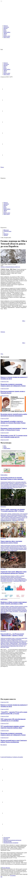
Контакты (5, 838)
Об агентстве (6, 837)
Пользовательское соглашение (10, 842)
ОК (1, 876)
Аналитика (6, 27)
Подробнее (13, 875)
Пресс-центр (6, 37)
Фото (4, 29)
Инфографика (6, 32)
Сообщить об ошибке (17, 757)
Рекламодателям (7, 841)
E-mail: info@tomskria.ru (6, 757)
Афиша (5, 33)
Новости (5, 25)
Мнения (5, 28)
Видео (5, 30)
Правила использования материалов (12, 840)
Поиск (2, 167)
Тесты (4, 34)
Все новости (4, 744)
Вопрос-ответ (6, 36)
